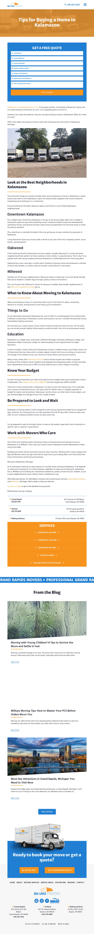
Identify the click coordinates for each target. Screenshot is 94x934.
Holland (82, 479)
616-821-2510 (73, 4)
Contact (80, 882)
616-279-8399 (16, 511)
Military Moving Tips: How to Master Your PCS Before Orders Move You (43, 712)
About (19, 882)
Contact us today (14, 486)
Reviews (71, 882)
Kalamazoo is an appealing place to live (23, 107)
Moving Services (31, 882)
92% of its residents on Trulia (22, 287)
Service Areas (47, 882)
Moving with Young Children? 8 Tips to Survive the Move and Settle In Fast (42, 644)
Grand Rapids (72, 479)
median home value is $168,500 (34, 382)
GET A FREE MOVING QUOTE (59, 870)
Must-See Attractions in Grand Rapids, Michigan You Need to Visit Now (43, 781)
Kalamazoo (15, 481)
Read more (15, 662)
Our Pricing (60, 882)
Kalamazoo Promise (35, 359)
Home (12, 882)
